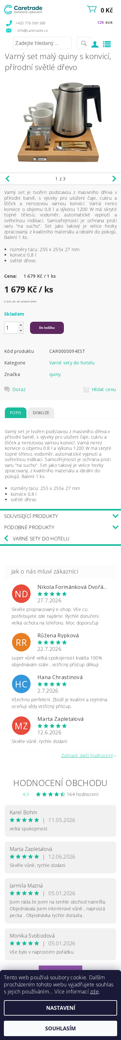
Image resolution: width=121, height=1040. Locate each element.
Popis (15, 412)
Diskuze (41, 412)
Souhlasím (60, 1028)
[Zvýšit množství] (21, 325)
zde (94, 991)
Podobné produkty (29, 527)
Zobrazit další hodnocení (87, 755)
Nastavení (60, 1007)
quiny (55, 374)
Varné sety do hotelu (72, 363)
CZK (100, 22)
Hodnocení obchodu (60, 783)
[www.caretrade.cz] (32, 8)
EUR (109, 22)
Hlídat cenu (104, 389)
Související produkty (31, 516)
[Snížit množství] (21, 331)
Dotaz (19, 389)
